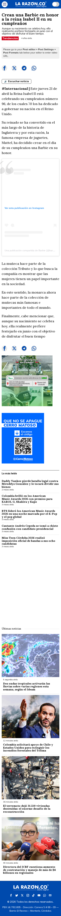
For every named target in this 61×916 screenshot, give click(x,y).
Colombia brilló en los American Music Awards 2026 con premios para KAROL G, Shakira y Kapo (27, 498)
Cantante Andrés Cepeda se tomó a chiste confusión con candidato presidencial (30, 527)
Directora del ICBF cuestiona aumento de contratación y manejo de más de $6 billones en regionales (29, 869)
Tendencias (10, 38)
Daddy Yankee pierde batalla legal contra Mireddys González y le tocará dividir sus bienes (30, 484)
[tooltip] (4, 68)
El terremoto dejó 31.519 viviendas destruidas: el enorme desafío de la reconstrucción (26, 808)
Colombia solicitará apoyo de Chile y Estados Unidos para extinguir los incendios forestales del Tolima (28, 747)
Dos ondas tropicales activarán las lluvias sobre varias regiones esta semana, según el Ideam (26, 686)
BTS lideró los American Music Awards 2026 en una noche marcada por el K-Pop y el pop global (29, 513)
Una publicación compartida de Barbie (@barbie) (31, 250)
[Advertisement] (30, 585)
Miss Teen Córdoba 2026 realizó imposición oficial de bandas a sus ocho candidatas (28, 540)
